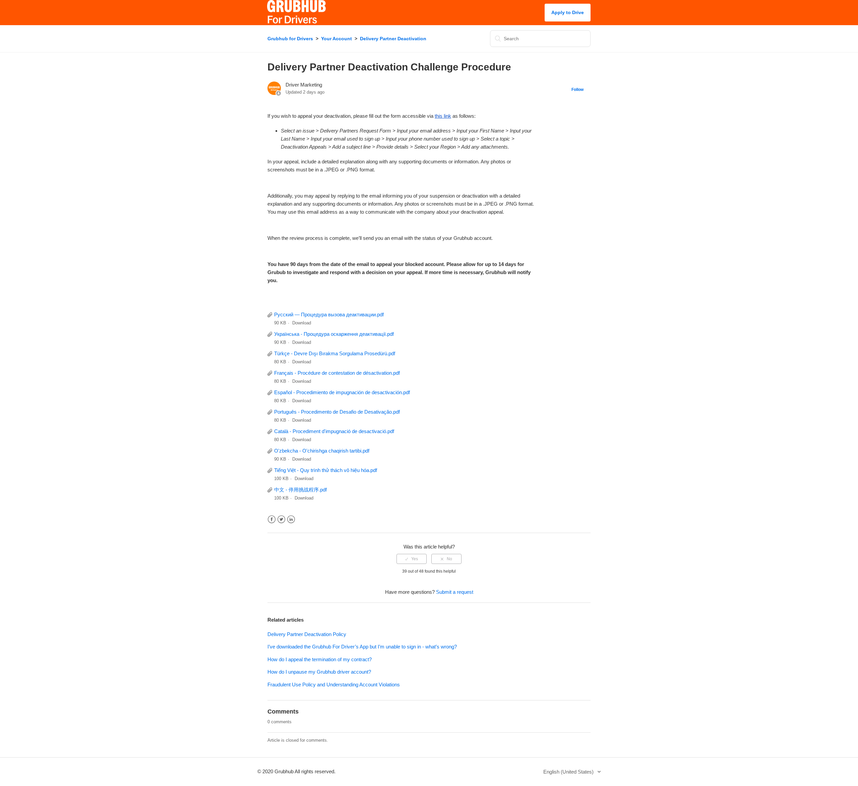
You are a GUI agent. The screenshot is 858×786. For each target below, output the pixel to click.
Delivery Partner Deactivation (393, 38)
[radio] (411, 559)
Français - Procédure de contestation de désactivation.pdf (337, 373)
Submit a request (454, 592)
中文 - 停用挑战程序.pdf (300, 489)
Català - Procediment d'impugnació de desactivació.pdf (334, 431)
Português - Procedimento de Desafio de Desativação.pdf (337, 412)
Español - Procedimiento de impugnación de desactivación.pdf (342, 392)
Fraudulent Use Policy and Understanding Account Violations (333, 684)
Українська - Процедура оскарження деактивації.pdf (334, 334)
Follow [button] (577, 89)
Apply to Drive (567, 12)
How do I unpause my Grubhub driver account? (319, 672)
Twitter (281, 519)
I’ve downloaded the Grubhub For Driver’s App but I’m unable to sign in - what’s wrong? (362, 646)
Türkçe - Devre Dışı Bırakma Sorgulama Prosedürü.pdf (334, 353)
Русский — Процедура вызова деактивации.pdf (329, 314)
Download (301, 322)
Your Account (336, 38)
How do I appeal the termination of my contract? (319, 659)
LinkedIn (291, 519)
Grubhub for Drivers (290, 38)
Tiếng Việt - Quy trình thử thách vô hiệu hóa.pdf (325, 470)
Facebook (271, 519)
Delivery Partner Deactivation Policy (306, 634)
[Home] (296, 21)
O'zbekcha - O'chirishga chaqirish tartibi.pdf (321, 451)
